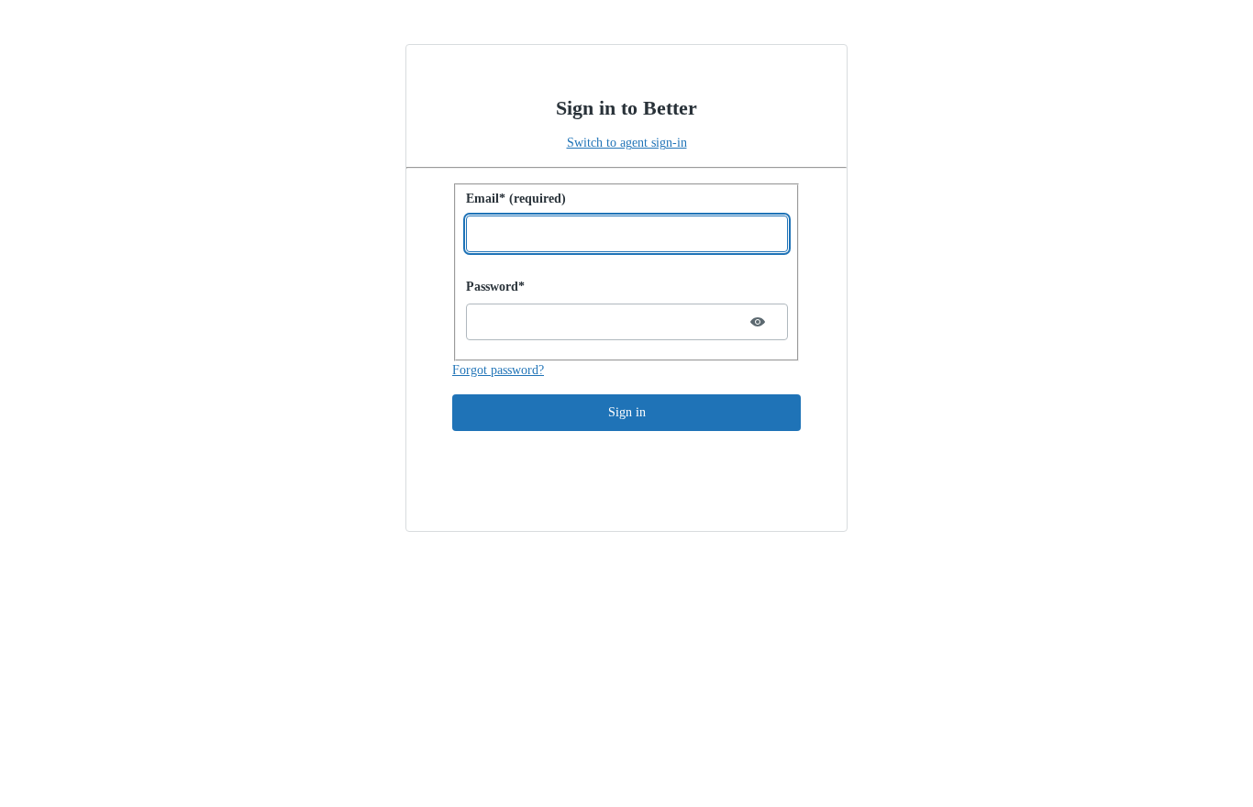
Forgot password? (498, 370)
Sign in (627, 412)
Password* (495, 286)
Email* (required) (516, 198)
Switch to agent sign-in (627, 142)
